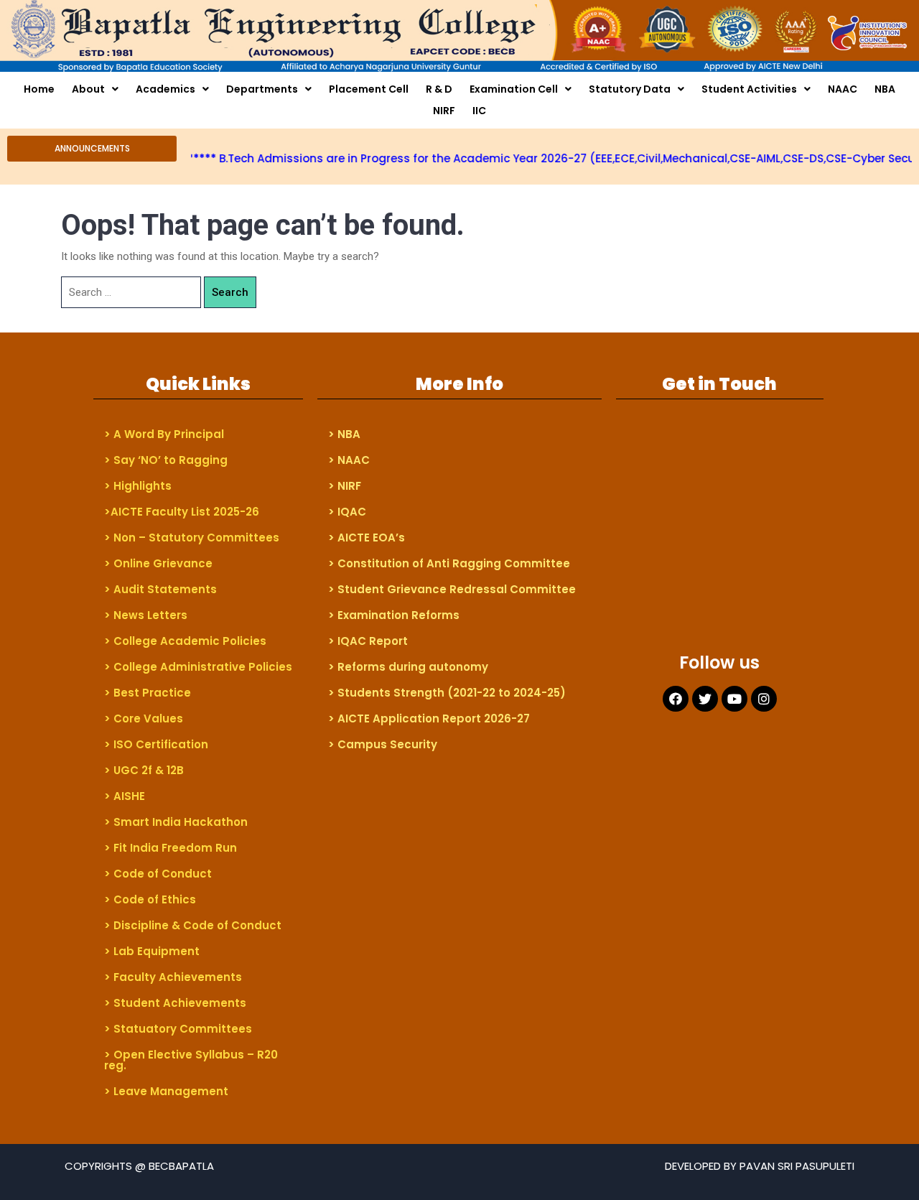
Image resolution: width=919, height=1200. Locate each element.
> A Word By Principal (164, 434)
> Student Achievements (175, 1002)
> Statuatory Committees (178, 1028)
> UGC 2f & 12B (144, 770)
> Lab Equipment (152, 951)
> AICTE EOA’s (366, 537)
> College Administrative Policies (198, 666)
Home (39, 89)
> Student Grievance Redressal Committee (452, 589)
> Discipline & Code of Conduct (192, 925)
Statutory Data (630, 89)
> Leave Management (166, 1091)
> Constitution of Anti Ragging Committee (449, 563)
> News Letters (145, 615)
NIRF (444, 110)
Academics (165, 89)
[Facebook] (676, 699)
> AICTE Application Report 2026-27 (429, 718)
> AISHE (124, 796)
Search (230, 292)
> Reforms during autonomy (408, 666)
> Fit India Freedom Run (170, 847)
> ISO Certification (156, 744)
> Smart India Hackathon (176, 821)
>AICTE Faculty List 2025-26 (181, 511)
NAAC (842, 89)
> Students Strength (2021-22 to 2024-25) (447, 692)
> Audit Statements (160, 589)
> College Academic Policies (185, 640)
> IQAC (347, 511)
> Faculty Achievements (173, 977)
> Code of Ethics (150, 899)
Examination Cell (514, 89)
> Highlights (138, 485)
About (88, 89)
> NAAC (349, 460)
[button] (92, 149)
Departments (262, 89)
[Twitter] (705, 699)
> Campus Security (382, 744)
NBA (884, 89)
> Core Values (143, 718)
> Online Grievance (158, 563)
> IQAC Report (368, 640)
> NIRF (344, 485)
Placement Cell (369, 89)
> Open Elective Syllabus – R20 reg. (191, 1060)
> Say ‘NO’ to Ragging (166, 460)
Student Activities (749, 89)
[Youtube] (734, 699)
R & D (439, 89)
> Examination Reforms (394, 615)
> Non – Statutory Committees (191, 537)
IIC (479, 110)
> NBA (344, 434)
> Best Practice (147, 692)
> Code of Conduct (158, 873)
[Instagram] (764, 699)
